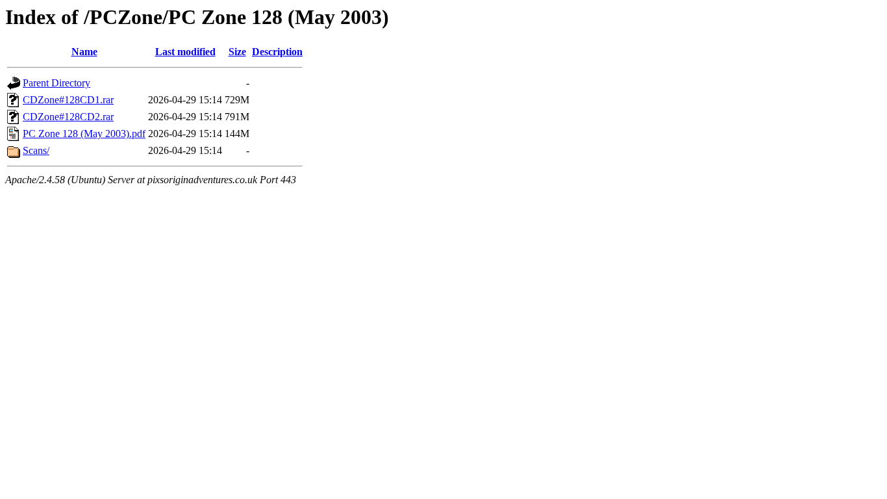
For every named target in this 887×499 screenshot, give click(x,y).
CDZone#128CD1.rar (68, 99)
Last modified (185, 51)
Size (237, 51)
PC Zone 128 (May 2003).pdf (84, 133)
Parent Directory (56, 82)
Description (277, 51)
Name (84, 51)
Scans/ (36, 150)
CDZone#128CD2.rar (68, 116)
